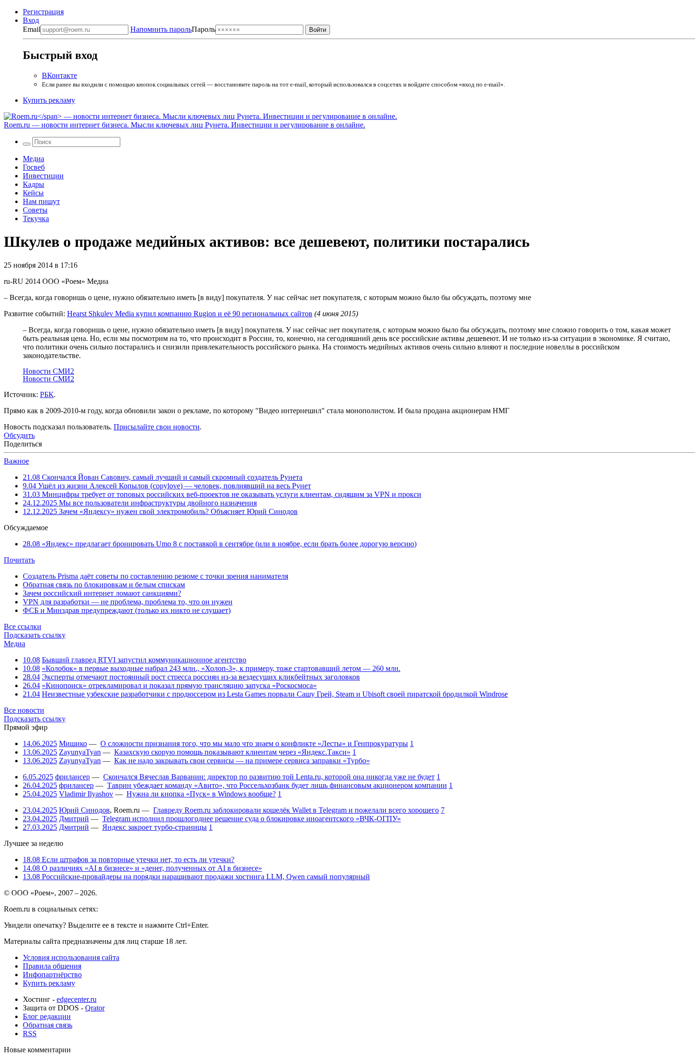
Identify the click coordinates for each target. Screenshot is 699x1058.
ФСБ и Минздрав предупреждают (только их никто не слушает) (127, 610)
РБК (47, 394)
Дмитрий (74, 819)
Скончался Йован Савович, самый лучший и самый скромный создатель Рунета (162, 477)
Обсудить (19, 435)
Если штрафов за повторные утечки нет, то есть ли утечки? (128, 859)
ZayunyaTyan (80, 752)
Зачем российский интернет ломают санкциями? (102, 593)
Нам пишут (41, 201)
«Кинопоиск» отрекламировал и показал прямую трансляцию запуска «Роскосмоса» (179, 685)
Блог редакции (47, 1016)
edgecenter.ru (77, 999)
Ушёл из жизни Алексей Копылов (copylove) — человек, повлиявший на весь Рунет (167, 486)
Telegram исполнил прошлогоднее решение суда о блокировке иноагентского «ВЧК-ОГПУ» (251, 819)
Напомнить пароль (161, 29)
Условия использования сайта (71, 957)
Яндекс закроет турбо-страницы (154, 827)
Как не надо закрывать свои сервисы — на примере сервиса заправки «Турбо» (242, 761)
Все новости (24, 710)
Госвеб (34, 167)
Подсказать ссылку (35, 635)
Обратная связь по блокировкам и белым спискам (104, 585)
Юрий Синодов (84, 810)
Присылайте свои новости (157, 427)
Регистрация (43, 12)
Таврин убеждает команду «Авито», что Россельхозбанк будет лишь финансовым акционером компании (277, 785)
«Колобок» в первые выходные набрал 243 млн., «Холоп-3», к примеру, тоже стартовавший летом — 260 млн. (221, 668)
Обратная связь (47, 1025)
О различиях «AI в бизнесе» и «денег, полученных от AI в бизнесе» (142, 868)
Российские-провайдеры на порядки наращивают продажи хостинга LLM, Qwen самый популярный (196, 877)
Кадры (33, 184)
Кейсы (33, 193)
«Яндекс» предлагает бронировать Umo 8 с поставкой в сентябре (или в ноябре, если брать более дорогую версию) (220, 544)
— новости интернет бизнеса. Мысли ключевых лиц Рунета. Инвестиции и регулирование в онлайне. (184, 125)
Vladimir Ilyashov (86, 794)
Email (31, 29)
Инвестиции (43, 176)
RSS (30, 1033)
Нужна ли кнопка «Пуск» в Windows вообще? (201, 794)
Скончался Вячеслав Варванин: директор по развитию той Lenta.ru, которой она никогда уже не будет (269, 777)
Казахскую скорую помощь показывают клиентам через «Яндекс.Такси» (232, 752)
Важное (16, 461)
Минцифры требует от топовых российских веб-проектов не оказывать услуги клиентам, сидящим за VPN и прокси (222, 494)
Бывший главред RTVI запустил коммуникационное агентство (144, 660)
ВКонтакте (59, 75)
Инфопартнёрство (52, 975)
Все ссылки (22, 626)
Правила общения (52, 966)
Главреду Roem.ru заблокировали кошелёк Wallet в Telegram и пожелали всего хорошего (296, 810)
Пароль (172, 29)
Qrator (95, 1008)
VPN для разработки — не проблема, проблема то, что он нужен (128, 602)
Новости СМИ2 (48, 371)
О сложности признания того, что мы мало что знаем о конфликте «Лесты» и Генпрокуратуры (254, 743)
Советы (35, 210)
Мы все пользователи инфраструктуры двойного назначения (140, 503)
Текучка (36, 218)
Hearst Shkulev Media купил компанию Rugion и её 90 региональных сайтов (189, 314)
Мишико (73, 743)
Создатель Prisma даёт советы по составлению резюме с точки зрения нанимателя (155, 576)
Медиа (33, 159)
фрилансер (72, 777)
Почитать (19, 560)
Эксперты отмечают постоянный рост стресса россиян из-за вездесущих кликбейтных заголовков (201, 677)
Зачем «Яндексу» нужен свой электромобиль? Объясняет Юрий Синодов (160, 511)
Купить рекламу (49, 100)
